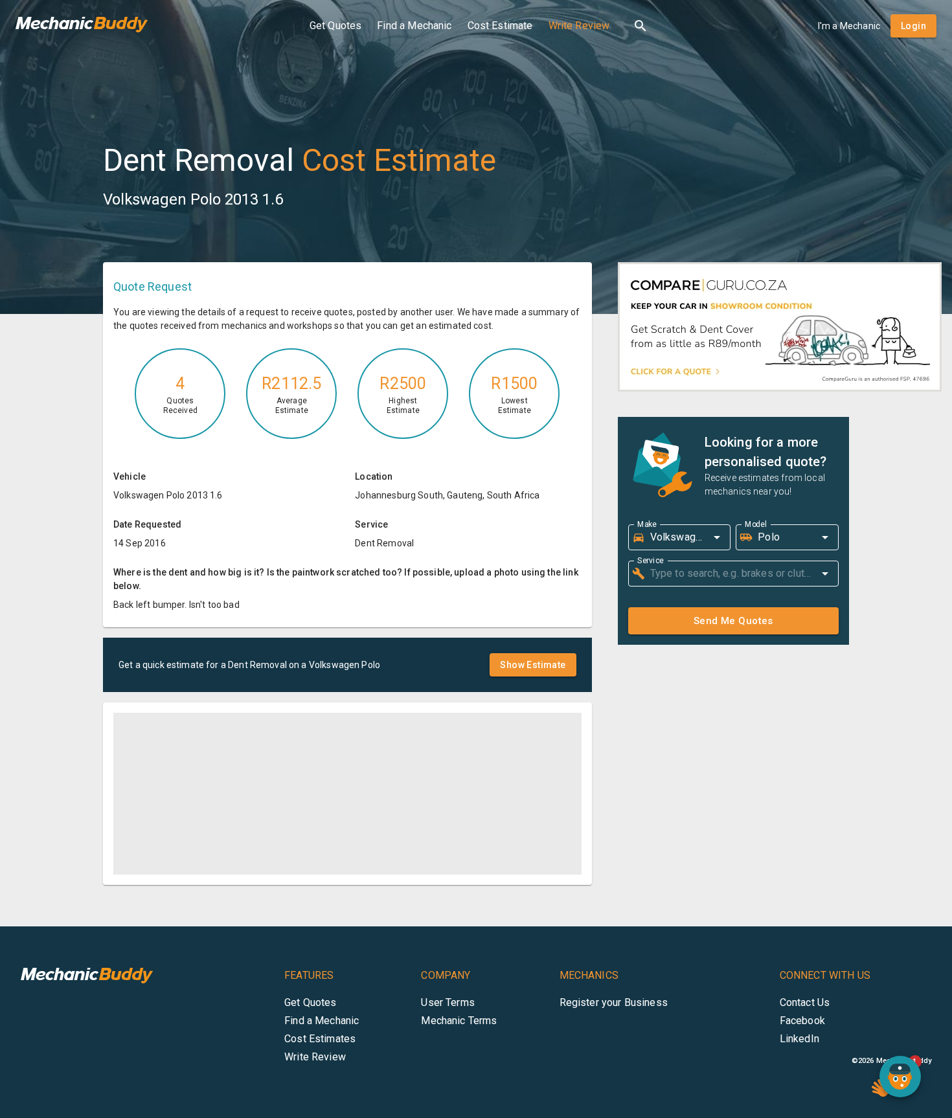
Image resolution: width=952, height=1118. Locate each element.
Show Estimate (532, 665)
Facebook (802, 1020)
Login (913, 26)
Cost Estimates (320, 1039)
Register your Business (614, 1002)
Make (647, 523)
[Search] (640, 25)
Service (650, 560)
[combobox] (675, 537)
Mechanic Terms (459, 1020)
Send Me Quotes (733, 621)
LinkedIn (799, 1039)
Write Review (579, 25)
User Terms (448, 1002)
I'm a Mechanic (849, 26)
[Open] (717, 537)
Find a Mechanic (414, 25)
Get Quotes (336, 25)
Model (756, 523)
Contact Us (805, 1002)
